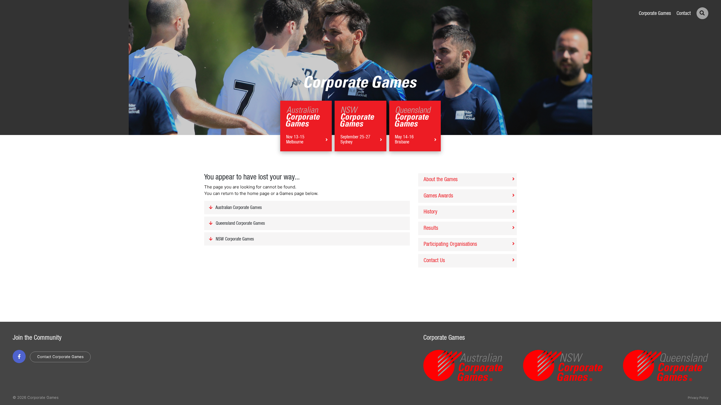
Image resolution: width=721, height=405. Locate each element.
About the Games (441, 179)
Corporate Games (655, 13)
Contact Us (434, 260)
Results (431, 228)
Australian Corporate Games (238, 208)
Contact (684, 13)
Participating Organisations (450, 244)
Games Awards (438, 196)
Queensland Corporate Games (240, 224)
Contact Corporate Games (60, 356)
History (430, 212)
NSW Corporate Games (234, 239)
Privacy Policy (698, 398)
